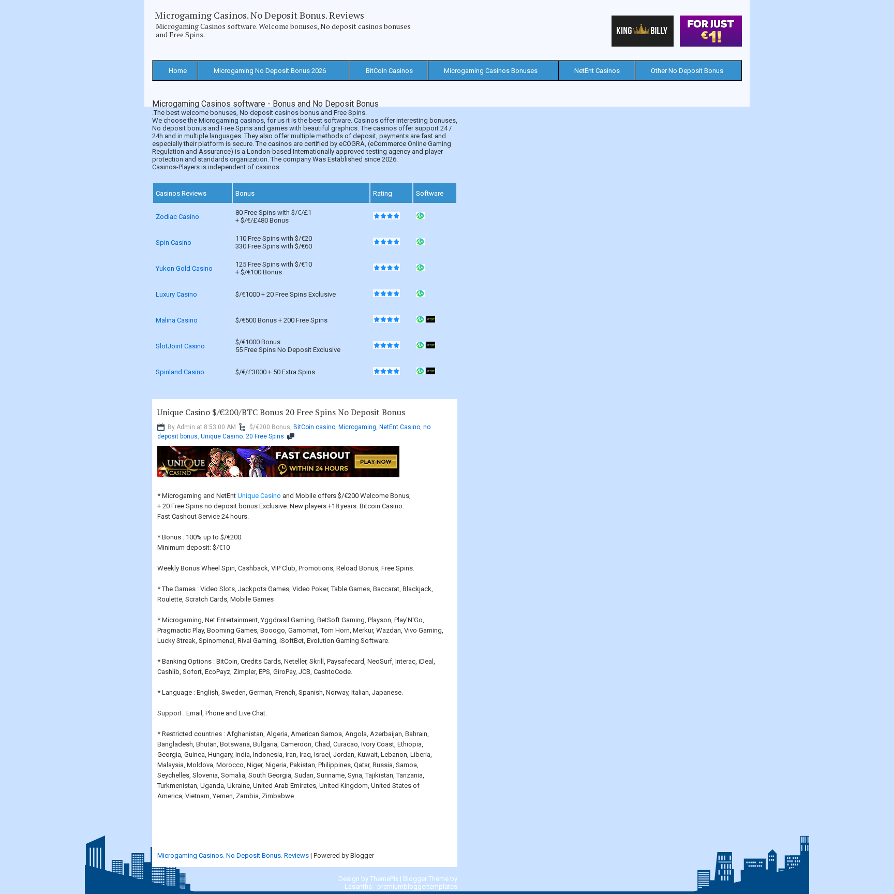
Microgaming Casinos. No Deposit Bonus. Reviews (259, 15)
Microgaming (357, 427)
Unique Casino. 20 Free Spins (242, 436)
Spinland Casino (180, 372)
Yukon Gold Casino (184, 268)
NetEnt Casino (399, 427)
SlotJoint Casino (180, 346)
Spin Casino (173, 242)
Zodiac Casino (177, 217)
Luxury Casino (176, 294)
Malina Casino (177, 320)
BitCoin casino (314, 427)
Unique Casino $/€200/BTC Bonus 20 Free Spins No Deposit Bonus (281, 412)
